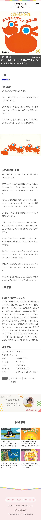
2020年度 (31, 378)
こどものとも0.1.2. (15, 378)
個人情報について (27, 505)
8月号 (24, 378)
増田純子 (5, 79)
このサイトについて (14, 505)
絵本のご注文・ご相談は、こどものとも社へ (20, 499)
